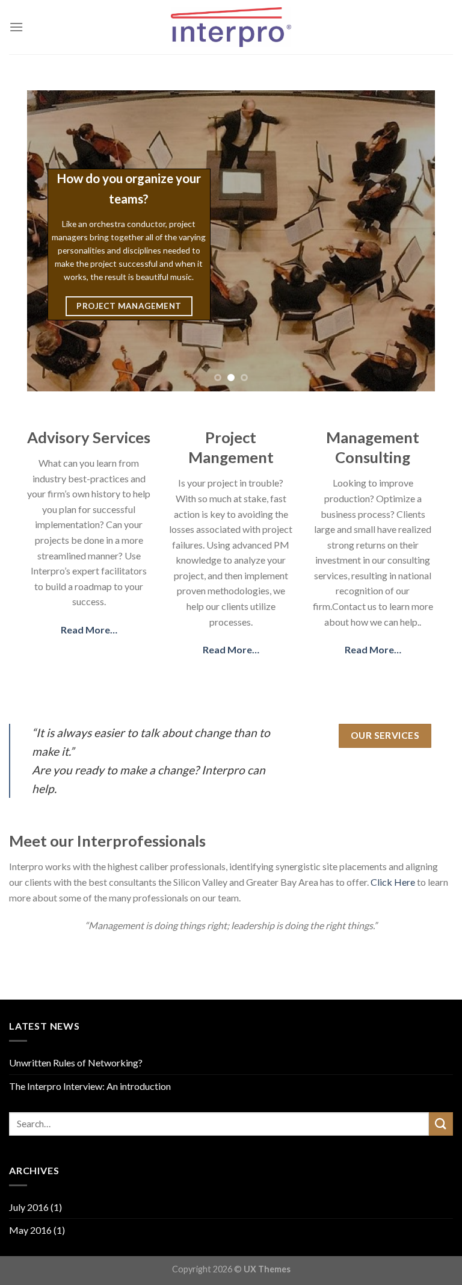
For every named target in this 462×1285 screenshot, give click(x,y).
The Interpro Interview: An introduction (90, 1086)
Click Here (393, 882)
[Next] (411, 241)
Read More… (89, 629)
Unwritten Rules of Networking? (76, 1062)
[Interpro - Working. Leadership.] (231, 27)
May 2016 (30, 1230)
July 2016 (29, 1207)
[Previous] (50, 241)
